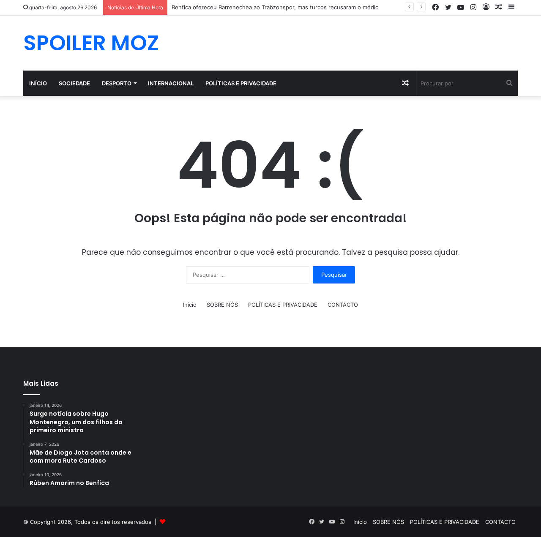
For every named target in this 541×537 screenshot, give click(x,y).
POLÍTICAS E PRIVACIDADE (240, 83)
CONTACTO (343, 304)
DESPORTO (116, 83)
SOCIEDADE (74, 83)
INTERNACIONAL (171, 83)
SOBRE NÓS (222, 304)
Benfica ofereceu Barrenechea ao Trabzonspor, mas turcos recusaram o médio (275, 7)
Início (38, 83)
